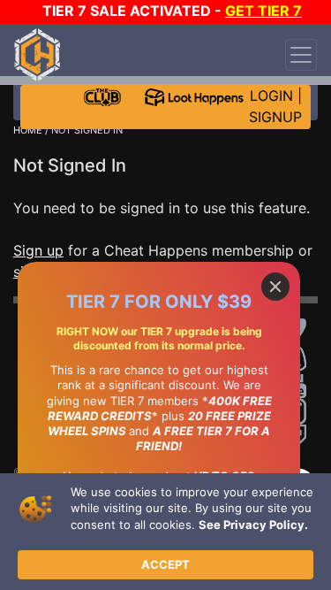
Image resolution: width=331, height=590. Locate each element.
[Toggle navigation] (301, 55)
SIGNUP (275, 117)
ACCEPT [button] (165, 564)
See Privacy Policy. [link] (253, 524)
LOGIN (271, 95)
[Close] (275, 286)
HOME (27, 130)
